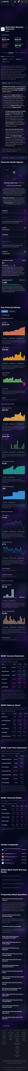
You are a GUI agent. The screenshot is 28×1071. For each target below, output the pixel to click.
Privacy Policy (10, 1039)
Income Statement (21, 157)
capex (5, 428)
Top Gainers (17, 1034)
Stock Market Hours (17, 1056)
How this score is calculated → (16, 194)
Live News (17, 1049)
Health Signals (5, 157)
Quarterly (12, 311)
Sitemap (4, 1043)
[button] (15, 1)
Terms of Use (11, 1032)
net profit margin (16, 533)
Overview (4, 52)
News (17, 52)
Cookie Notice (10, 1035)
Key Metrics (12, 157)
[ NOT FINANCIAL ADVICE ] (9, 151)
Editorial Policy (4, 1037)
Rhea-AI (4, 1042)
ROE (13, 560)
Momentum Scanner (17, 1044)
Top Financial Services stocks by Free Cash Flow (13, 883)
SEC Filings (22, 52)
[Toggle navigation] (25, 1)
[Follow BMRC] (26, 27)
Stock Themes (17, 1047)
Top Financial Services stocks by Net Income (12, 879)
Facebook (24, 1034)
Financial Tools (17, 1052)
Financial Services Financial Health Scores (11, 887)
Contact (4, 1034)
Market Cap (17, 1036)
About (4, 1032)
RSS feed (24, 1032)
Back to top (6, 1025)
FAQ (4, 1040)
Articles (17, 1032)
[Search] (22, 1)
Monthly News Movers (17, 1040)
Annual (4, 311)
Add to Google (23, 1039)
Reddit (23, 1036)
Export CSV (7, 315)
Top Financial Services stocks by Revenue (11, 876)
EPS (3, 392)
